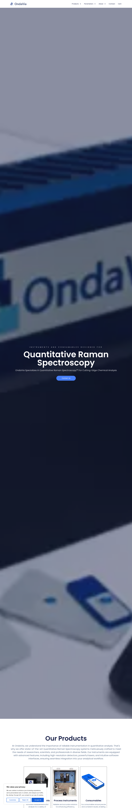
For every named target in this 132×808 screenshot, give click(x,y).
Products (75, 4)
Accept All (37, 800)
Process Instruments (65, 800)
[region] (25, 794)
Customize (12, 800)
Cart (119, 4)
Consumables (93, 800)
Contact (112, 4)
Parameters (88, 4)
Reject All (25, 800)
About (101, 4)
